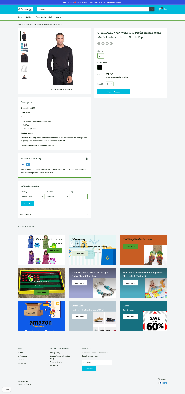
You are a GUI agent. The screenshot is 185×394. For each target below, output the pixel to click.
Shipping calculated (113, 77)
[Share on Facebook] (98, 43)
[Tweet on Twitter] (107, 43)
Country (24, 192)
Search (20, 353)
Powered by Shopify (24, 384)
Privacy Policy (55, 353)
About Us (21, 360)
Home (20, 17)
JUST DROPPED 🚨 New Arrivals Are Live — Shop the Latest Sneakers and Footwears (92, 2)
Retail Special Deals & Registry (47, 17)
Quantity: (100, 84)
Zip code (74, 192)
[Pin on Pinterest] (102, 43)
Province (49, 192)
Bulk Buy (29, 17)
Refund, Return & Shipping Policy (60, 357)
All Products (22, 356)
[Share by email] (111, 43)
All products (28, 24)
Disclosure (54, 365)
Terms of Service (56, 362)
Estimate (27, 204)
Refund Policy (25, 214)
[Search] (151, 9)
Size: (100, 51)
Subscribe (89, 369)
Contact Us (22, 363)
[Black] (100, 67)
